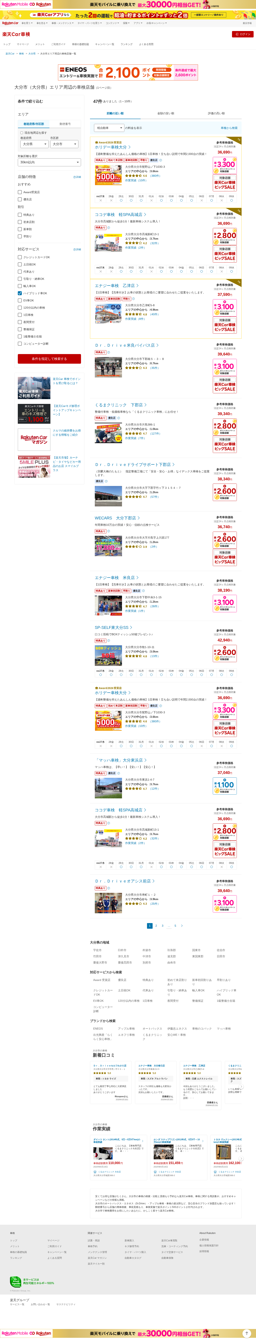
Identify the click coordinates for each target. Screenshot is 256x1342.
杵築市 (147, 950)
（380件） (155, 175)
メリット (40, 44)
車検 (21, 53)
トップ (6, 44)
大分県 (32, 53)
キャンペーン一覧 (104, 44)
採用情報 (204, 1251)
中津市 (147, 956)
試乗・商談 (94, 1240)
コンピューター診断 (36, 343)
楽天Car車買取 (169, 1240)
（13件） (154, 656)
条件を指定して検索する (49, 358)
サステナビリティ (66, 1304)
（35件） (154, 367)
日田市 (221, 956)
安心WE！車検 (176, 1034)
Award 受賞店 (101, 980)
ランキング (127, 44)
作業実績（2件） (135, 247)
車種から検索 (229, 127)
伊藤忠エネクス (177, 1028)
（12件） (154, 788)
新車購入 (129, 1240)
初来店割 (29, 222)
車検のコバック (202, 1028)
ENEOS (98, 1028)
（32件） (154, 243)
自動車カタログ (133, 1258)
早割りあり (224, 980)
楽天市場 (247, 23)
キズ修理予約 (132, 1246)
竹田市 (97, 956)
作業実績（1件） (135, 610)
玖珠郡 (171, 950)
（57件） (154, 496)
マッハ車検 (224, 1028)
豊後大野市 (100, 962)
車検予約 (92, 1246)
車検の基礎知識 (80, 44)
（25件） (154, 903)
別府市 (147, 962)
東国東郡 (197, 956)
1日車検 (28, 314)
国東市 (196, 950)
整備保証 (29, 329)
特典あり (29, 214)
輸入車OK (29, 286)
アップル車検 (126, 1028)
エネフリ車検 (126, 1034)
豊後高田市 (125, 962)
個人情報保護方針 (209, 1245)
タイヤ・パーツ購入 (135, 1252)
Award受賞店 (31, 192)
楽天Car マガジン (97, 1258)
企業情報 (204, 1239)
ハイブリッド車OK (35, 293)
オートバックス (152, 1028)
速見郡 (171, 956)
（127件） (155, 433)
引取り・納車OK (33, 278)
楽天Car (10, 53)
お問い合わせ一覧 (40, 1304)
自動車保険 (167, 1258)
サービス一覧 (17, 1304)
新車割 (27, 229)
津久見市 (123, 956)
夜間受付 (29, 322)
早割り (27, 236)
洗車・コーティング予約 (174, 1246)
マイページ (23, 44)
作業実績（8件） (135, 318)
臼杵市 (122, 950)
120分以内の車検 (34, 307)
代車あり (29, 271)
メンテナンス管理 (97, 1252)
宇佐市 (97, 950)
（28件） (154, 606)
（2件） (154, 546)
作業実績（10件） (136, 180)
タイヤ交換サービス (172, 1252)
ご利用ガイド (58, 44)
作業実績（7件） (135, 438)
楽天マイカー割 (96, 1263)
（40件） (154, 314)
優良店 (27, 199)
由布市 (171, 962)
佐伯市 (221, 950)
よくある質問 (146, 44)
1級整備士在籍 (32, 336)
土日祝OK (29, 264)
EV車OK (28, 300)
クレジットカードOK (36, 257)
